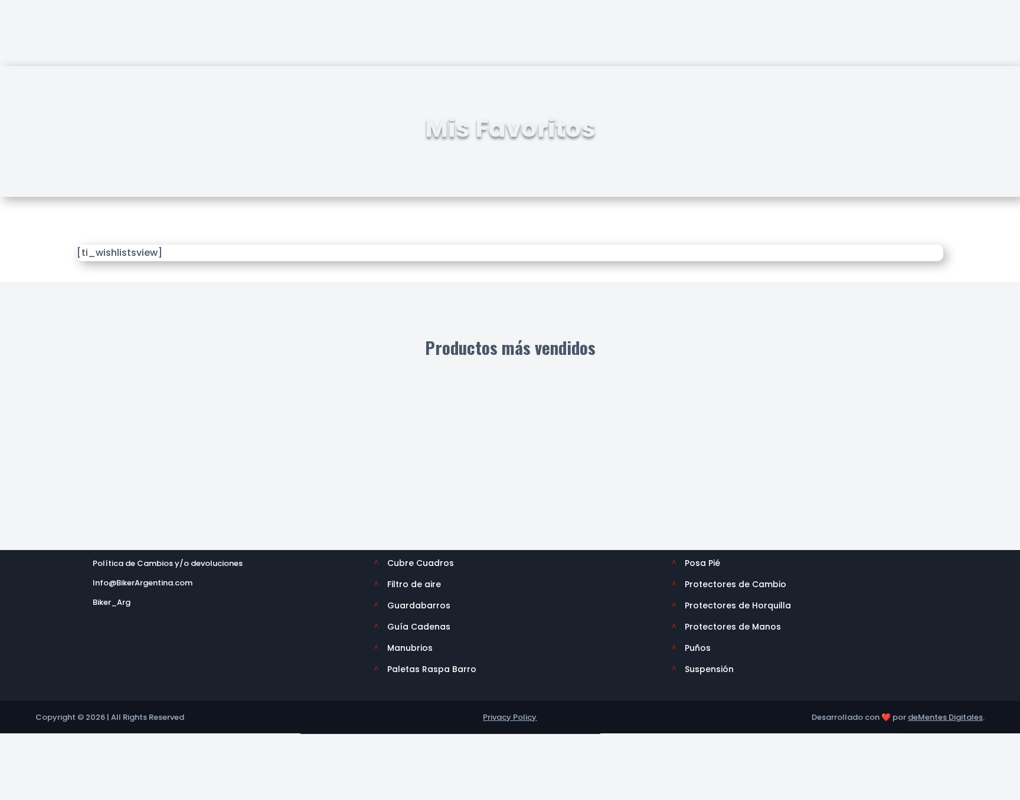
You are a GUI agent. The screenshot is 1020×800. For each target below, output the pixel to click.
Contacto (835, 16)
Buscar (659, 21)
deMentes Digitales (945, 717)
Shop (107, 55)
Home (63, 55)
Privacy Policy (510, 717)
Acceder (831, 55)
